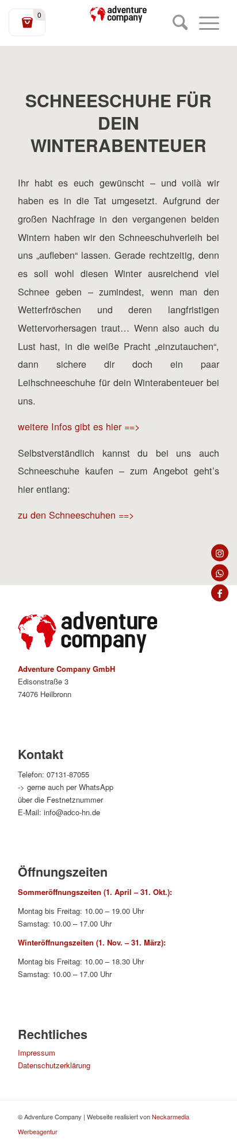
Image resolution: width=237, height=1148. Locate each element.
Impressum (36, 1052)
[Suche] (174, 23)
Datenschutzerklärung (54, 1065)
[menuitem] (174, 23)
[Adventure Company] (118, 14)
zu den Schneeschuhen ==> (76, 515)
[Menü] (203, 23)
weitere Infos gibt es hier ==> (79, 426)
